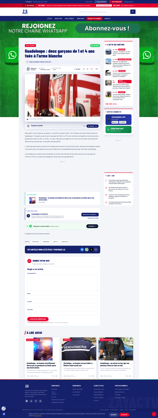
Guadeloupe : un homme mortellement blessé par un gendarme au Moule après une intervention (41, 365)
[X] (91, 249)
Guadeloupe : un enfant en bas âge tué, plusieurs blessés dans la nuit (114, 364)
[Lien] (96, 249)
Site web (30, 309)
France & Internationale (58, 399)
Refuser (113, 414)
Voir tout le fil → (112, 104)
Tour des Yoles (76, 392)
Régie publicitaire (98, 394)
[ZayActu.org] (25, 12)
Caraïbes (54, 394)
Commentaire (31, 273)
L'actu (53, 392)
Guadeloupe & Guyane (57, 402)
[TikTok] (31, 401)
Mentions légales (104, 409)
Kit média (117, 394)
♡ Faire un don (89, 1)
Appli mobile (69, 18)
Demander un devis (120, 397)
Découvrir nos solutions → (90, 214)
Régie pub (58, 18)
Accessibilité (132, 409)
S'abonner (96, 45)
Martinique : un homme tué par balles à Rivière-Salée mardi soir (78, 364)
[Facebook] (82, 249)
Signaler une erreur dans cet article (37, 233)
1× (84, 126)
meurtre (55, 241)
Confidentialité (114, 409)
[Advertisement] (62, 176)
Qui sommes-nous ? (99, 389)
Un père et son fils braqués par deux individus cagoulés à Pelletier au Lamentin (41, 5)
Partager (78, 69)
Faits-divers (34, 42)
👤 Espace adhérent (100, 1)
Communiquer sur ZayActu (122, 389)
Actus (49, 18)
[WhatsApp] (87, 249)
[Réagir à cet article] (83, 69)
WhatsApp (80, 18)
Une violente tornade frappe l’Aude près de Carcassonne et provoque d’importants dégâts (116, 5)
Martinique (54, 389)
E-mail (29, 301)
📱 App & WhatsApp (115, 1)
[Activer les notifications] (3, 408)
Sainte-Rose (65, 241)
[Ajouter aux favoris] (87, 69)
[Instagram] (36, 401)
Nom (29, 293)
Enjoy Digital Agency (58, 409)
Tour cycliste (76, 394)
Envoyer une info (128, 1)
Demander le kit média (93, 218)
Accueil (27, 42)
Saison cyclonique (94, 18)
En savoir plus (38, 415)
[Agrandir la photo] (62, 95)
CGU (126, 409)
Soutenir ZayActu (99, 397)
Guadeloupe (46, 241)
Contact (107, 18)
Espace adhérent (98, 392)
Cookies (121, 409)
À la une (53, 396)
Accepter (124, 414)
